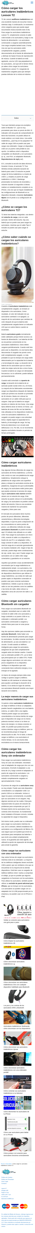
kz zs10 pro (4, 1196)
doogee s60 (4, 1190)
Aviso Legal (4, 1181)
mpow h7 (4, 1188)
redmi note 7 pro (6, 1194)
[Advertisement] (17, 95)
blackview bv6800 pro (7, 1198)
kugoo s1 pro (5, 1192)
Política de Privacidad (7, 1179)
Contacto (4, 1183)
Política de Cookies (6, 1177)
